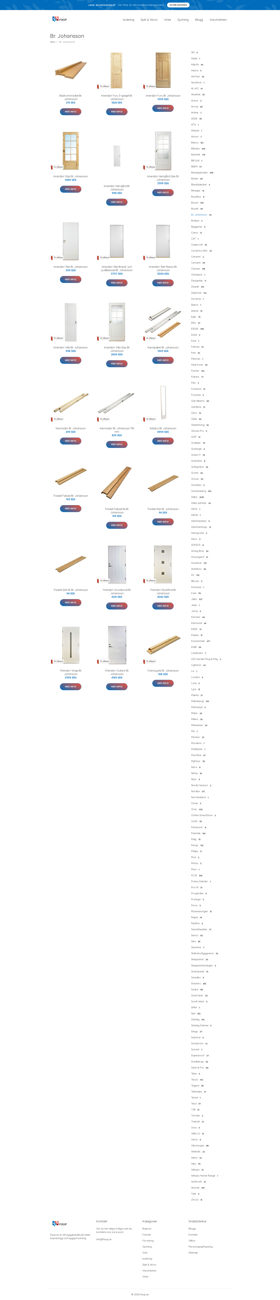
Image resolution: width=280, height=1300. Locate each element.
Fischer (197, 370)
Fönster (146, 1234)
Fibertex (197, 358)
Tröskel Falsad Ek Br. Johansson (117, 510)
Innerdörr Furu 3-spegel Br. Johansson (117, 97)
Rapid (196, 917)
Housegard (199, 556)
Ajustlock (197, 82)
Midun (196, 713)
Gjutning (183, 20)
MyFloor (198, 761)
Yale (195, 1193)
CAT (194, 238)
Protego (197, 899)
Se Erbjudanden (178, 5)
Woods (197, 1187)
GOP (195, 436)
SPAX (195, 1007)
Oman (196, 803)
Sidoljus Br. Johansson (163, 428)
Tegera (197, 1085)
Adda (195, 58)
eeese (196, 310)
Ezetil (195, 334)
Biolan (197, 178)
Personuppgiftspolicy (201, 1246)
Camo (196, 232)
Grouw (197, 478)
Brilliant (196, 220)
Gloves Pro (199, 430)
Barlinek (198, 154)
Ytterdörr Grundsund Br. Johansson (117, 591)
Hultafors (198, 568)
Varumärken (218, 20)
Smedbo (197, 977)
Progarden (199, 893)
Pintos (196, 863)
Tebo (195, 1073)
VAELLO (197, 1133)
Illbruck (196, 581)
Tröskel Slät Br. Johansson (163, 509)
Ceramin (197, 256)
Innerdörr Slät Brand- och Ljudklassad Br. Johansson (117, 268)
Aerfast (197, 76)
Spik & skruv (149, 1264)
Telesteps (198, 1091)
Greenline (198, 460)
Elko (195, 322)
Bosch (197, 202)
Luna (195, 683)
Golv (145, 1252)
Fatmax (197, 346)
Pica (195, 857)
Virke (167, 20)
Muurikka (198, 755)
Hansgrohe (199, 532)
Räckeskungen (201, 911)
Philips (196, 851)
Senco (197, 935)
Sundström (199, 1043)
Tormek (197, 1115)
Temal (196, 1097)
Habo (197, 496)
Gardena (198, 406)
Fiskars (197, 376)
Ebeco (196, 304)
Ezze (195, 340)
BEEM (196, 166)
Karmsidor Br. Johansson (71, 428)
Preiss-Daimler (201, 881)
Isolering (128, 20)
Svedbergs (199, 1061)
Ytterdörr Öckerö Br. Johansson (117, 672)
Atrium (196, 136)
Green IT (198, 454)
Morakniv (197, 743)
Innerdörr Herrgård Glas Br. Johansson (163, 178)
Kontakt (193, 1234)
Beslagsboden (202, 172)
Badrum (146, 1228)
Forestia (197, 394)
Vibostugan (200, 1145)
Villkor (192, 1240)
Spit (195, 1013)
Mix (194, 731)
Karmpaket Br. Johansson (163, 347)
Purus (196, 905)
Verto (196, 1139)
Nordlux (198, 791)
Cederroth (199, 244)
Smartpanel (199, 971)
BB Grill (196, 160)
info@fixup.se (103, 1239)
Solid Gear (199, 995)
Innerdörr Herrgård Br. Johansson (117, 187)
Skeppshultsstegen (203, 965)
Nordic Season (201, 785)
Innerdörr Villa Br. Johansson (71, 347)
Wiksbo (197, 1169)
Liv (194, 671)
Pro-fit (196, 887)
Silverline (197, 947)
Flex (195, 382)
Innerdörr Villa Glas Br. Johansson (117, 349)
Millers (197, 719)
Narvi (195, 767)
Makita (197, 695)
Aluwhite (198, 94)
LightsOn (198, 665)
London (197, 677)
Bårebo (198, 148)
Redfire (197, 923)
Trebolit (197, 1121)
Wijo (195, 1163)
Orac (197, 809)
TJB (195, 1109)
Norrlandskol (200, 797)
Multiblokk (198, 749)
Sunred (196, 1049)
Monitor (197, 737)
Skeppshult (199, 959)
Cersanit (198, 262)
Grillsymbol (199, 466)
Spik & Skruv (149, 20)
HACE (195, 508)
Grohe (197, 472)
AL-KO (197, 88)
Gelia (196, 418)
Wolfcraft (198, 1181)
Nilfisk (196, 773)
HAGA (196, 514)
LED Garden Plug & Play (206, 659)
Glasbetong (200, 424)
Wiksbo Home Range (204, 1175)
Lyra (195, 689)
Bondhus (197, 196)
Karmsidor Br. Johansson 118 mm (117, 430)
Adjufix (197, 64)
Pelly (195, 839)
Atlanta (196, 130)
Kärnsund (198, 623)
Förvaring (148, 1240)
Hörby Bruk (199, 550)
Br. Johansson (201, 214)
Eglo (195, 316)
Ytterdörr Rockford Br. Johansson (163, 591)
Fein (195, 352)
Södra (197, 989)
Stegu (196, 1031)
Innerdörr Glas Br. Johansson (70, 176)
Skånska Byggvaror (204, 953)
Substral (197, 1037)
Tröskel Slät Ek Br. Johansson (70, 589)
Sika (195, 941)
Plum (195, 869)
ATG (195, 124)
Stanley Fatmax (201, 1025)
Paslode (198, 833)
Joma (196, 611)
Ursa (195, 1127)
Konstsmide (200, 641)
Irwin (196, 593)
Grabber (198, 442)
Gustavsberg (201, 490)
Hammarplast (200, 520)
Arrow (197, 106)
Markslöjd (198, 707)
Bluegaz (197, 190)
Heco (195, 538)
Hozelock (199, 562)
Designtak (198, 280)
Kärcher (198, 617)
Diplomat (198, 292)
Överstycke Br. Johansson (163, 670)
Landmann (198, 653)
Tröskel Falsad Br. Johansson (70, 495)
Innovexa (197, 587)
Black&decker (200, 184)
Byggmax (198, 226)
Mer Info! (70, 111)
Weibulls (198, 1151)
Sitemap (193, 1252)
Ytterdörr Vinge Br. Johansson (71, 672)
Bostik (197, 208)
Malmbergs (200, 701)
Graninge (198, 448)
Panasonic (198, 827)
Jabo (196, 599)
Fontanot (198, 388)
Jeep (195, 605)
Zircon (196, 1199)
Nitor (195, 779)
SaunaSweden (201, 929)
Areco (196, 100)
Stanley (197, 1019)
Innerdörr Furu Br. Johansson (163, 95)
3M (194, 52)
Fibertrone (199, 364)
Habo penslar (201, 502)
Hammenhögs (201, 526)
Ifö (195, 574)
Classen (198, 268)
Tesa (196, 1103)
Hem (52, 41)
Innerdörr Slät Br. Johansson (71, 266)
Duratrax (197, 298)
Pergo (197, 845)
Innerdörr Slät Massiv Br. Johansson (163, 268)
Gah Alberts (200, 400)
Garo (196, 412)
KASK (196, 629)
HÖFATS (197, 544)
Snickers (198, 983)
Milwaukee (199, 725)
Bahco (197, 142)
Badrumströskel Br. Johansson (70, 97)
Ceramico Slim (201, 250)
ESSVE (197, 328)
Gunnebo (197, 484)
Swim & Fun (199, 1067)
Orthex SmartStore (203, 815)
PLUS (196, 875)
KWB (196, 647)
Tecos (197, 1079)
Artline (196, 112)
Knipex (196, 635)
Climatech (198, 274)
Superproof (200, 1055)
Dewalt (197, 286)
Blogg (199, 20)
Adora (196, 70)
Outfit (196, 821)
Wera (196, 1157)
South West (199, 1001)
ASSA (196, 118)
